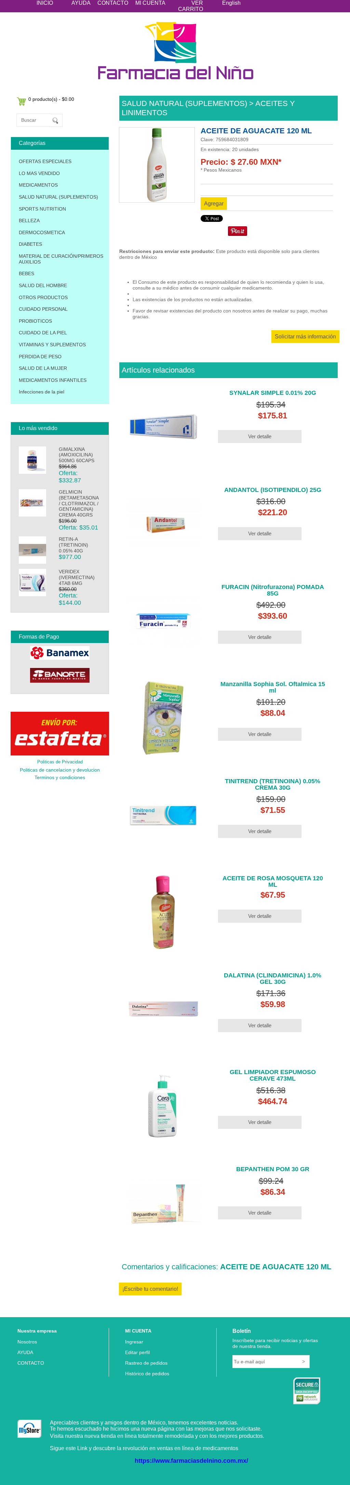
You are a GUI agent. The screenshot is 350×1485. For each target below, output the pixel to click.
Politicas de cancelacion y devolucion (60, 770)
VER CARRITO (190, 6)
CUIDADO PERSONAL (43, 309)
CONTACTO (112, 3)
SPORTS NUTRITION (42, 209)
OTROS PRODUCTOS (43, 297)
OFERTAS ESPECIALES (45, 161)
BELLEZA (29, 220)
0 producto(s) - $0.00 (51, 99)
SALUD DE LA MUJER (43, 368)
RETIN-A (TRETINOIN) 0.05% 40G (73, 544)
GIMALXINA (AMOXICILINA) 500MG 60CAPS (76, 455)
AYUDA (81, 3)
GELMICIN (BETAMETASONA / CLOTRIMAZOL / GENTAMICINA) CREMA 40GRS (78, 503)
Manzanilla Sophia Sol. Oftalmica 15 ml (272, 687)
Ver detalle (259, 436)
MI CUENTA (150, 3)
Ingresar (134, 1341)
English (231, 3)
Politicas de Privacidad (60, 761)
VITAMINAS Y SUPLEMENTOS (52, 344)
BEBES (26, 273)
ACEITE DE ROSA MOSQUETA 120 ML (273, 881)
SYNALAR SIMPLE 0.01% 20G (272, 392)
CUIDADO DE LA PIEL (43, 332)
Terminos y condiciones (60, 777)
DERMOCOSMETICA (42, 232)
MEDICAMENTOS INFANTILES (52, 380)
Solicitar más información (305, 336)
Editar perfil (137, 1352)
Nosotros (27, 1341)
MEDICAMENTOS (38, 185)
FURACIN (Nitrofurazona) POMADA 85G (272, 590)
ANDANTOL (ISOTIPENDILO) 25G (272, 489)
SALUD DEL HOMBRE (43, 285)
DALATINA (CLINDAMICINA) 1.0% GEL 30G (272, 978)
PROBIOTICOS (35, 321)
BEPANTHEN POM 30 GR (272, 1169)
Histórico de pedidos (147, 1373)
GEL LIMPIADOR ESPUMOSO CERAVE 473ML (273, 1075)
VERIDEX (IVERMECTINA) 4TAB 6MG (77, 577)
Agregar (214, 203)
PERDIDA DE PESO (40, 356)
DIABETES (30, 244)
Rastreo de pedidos (146, 1363)
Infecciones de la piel (41, 391)
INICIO (45, 3)
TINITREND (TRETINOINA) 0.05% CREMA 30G (272, 784)
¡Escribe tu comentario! (150, 1289)
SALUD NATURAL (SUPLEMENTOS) (58, 197)
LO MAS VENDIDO (39, 173)
